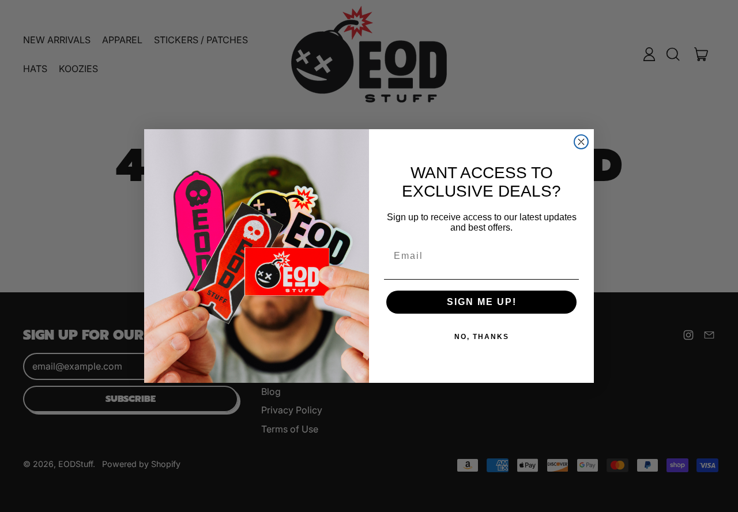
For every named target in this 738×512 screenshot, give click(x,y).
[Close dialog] (581, 142)
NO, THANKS (481, 337)
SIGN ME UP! (482, 302)
